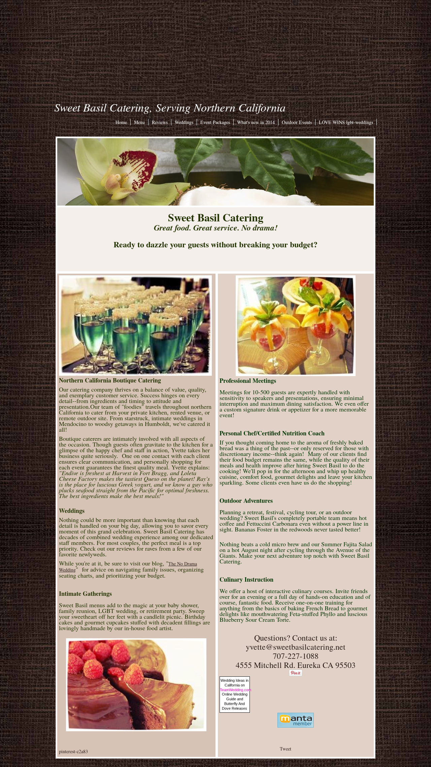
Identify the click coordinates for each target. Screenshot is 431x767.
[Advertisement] (215, 47)
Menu (139, 122)
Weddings (184, 122)
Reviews (160, 122)
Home (121, 122)
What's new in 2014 (256, 122)
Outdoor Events (297, 122)
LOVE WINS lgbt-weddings (346, 122)
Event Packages (215, 122)
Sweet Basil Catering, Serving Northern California (170, 107)
